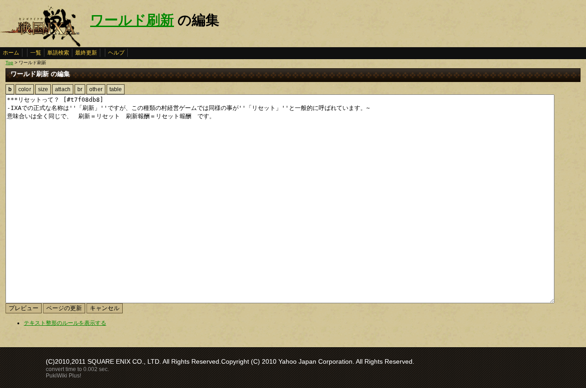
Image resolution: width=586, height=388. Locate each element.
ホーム (11, 52)
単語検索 (58, 52)
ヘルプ (116, 52)
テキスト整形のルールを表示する (65, 323)
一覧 (35, 52)
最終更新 (86, 52)
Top (9, 62)
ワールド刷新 (132, 19)
